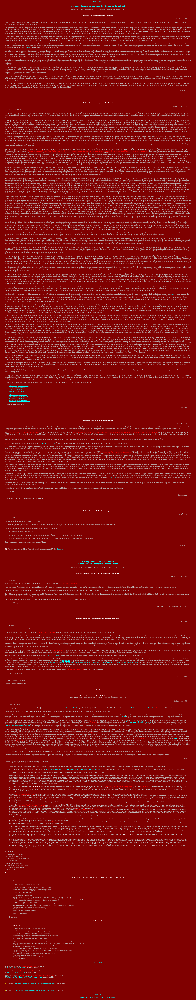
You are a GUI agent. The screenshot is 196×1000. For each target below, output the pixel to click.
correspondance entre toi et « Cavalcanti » (64, 708)
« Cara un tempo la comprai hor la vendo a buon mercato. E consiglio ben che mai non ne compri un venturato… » (19, 398)
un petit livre (66, 661)
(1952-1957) (93, 997)
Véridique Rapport (53, 655)
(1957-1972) (102, 997)
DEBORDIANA (98, 2)
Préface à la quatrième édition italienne (138, 722)
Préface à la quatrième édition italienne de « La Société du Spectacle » (35, 983)
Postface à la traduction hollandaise (142, 708)
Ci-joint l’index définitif (48, 443)
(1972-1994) (111, 997)
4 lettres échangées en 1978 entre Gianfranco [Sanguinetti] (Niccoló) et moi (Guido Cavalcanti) (74, 769)
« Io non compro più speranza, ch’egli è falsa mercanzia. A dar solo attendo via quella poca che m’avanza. (19, 388)
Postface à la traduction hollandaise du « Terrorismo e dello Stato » (35, 990)
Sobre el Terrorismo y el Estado (15, 972)
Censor (29, 47)
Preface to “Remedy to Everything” (16, 967)
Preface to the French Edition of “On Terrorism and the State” (24, 977)
